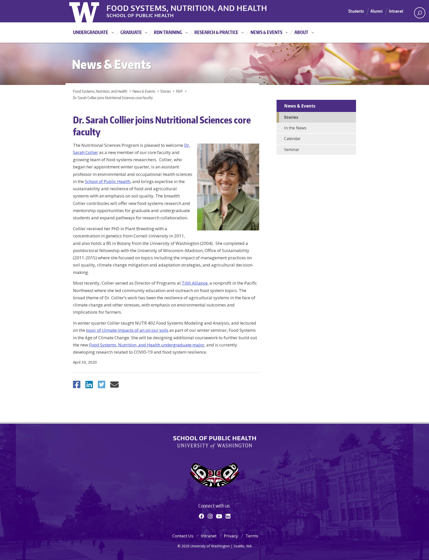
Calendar (292, 138)
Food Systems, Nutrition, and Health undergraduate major (146, 345)
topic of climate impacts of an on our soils (127, 330)
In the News (295, 128)
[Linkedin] (228, 516)
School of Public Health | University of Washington (214, 442)
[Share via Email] (114, 386)
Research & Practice (216, 32)
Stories (291, 117)
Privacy (231, 536)
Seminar (291, 149)
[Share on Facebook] (76, 386)
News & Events (266, 32)
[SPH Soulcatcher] (214, 475)
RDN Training (168, 32)
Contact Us (182, 536)
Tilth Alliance (195, 283)
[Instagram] (210, 516)
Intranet (396, 11)
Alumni (376, 11)
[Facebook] (201, 516)
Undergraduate (90, 32)
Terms (252, 536)
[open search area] (419, 12)
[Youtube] (219, 516)
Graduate (131, 32)
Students (356, 11)
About (301, 32)
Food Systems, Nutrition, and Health (187, 7)
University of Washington (89, 11)
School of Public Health (107, 181)
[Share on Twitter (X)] (101, 386)
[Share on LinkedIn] (89, 386)
